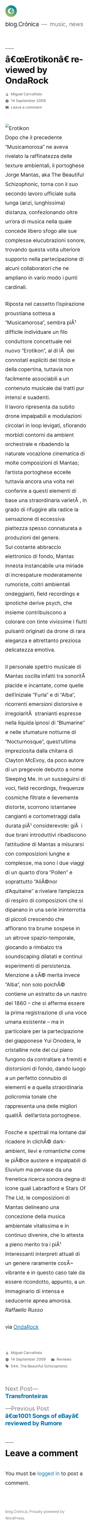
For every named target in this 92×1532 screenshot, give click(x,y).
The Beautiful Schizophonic (44, 1366)
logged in (48, 1473)
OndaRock (26, 1327)
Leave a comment (26, 107)
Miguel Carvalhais (26, 94)
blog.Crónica (22, 24)
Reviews (64, 1359)
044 (14, 1366)
